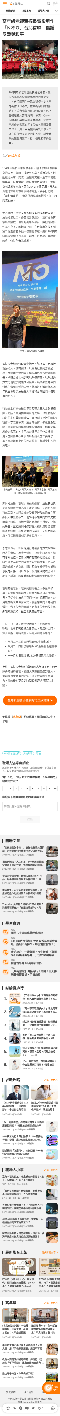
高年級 (17, 716)
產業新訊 (10, 10)
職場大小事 (43, 10)
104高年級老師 (12, 753)
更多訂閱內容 (51, 1080)
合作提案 (29, 1392)
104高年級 (14, 155)
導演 (38, 753)
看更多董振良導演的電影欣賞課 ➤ (30, 700)
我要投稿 (11, 1392)
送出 (30, 819)
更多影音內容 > (50, 1252)
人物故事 (27, 753)
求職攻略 (26, 10)
